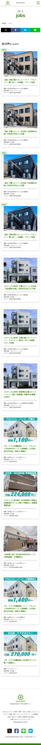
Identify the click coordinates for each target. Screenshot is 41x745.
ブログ (5, 714)
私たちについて (7, 712)
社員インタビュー (32, 712)
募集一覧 (12, 714)
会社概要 (35, 714)
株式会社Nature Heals (20, 722)
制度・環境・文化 (19, 712)
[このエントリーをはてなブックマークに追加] (25, 30)
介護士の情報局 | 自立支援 (26, 717)
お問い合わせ (11, 717)
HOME (4, 23)
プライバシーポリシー (23, 714)
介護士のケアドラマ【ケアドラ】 (20, 719)
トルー (34, 737)
